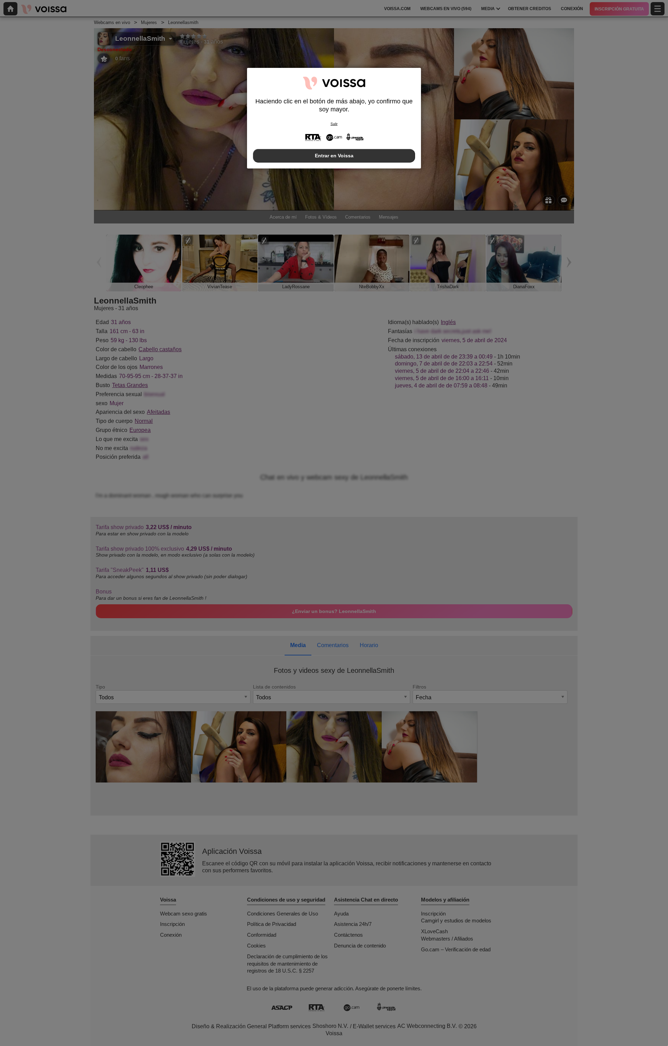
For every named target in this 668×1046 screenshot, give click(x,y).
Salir (334, 124)
